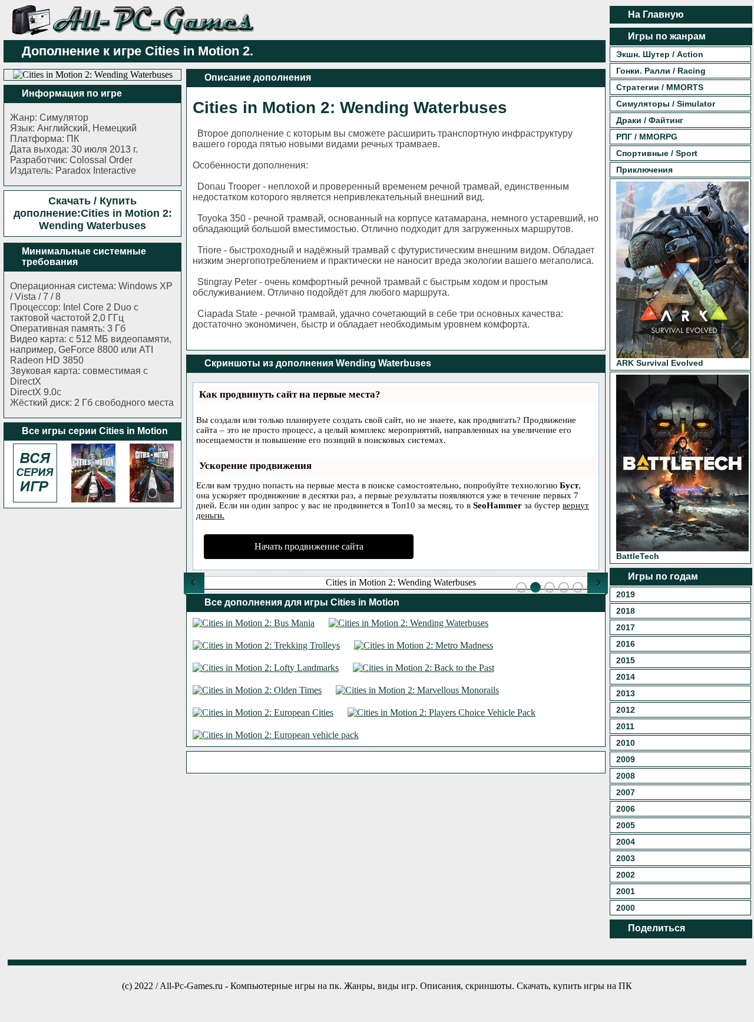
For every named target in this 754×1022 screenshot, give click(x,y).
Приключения (644, 169)
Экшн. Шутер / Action (659, 54)
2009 (625, 759)
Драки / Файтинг (649, 120)
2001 (625, 891)
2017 (625, 627)
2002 (625, 874)
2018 (625, 611)
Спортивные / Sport (656, 153)
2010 (625, 743)
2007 (625, 792)
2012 (625, 710)
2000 (625, 907)
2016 (625, 644)
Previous (194, 583)
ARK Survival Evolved (659, 363)
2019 (625, 594)
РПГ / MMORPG (646, 136)
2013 (625, 693)
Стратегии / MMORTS (659, 87)
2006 (625, 808)
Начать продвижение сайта (308, 546)
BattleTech (637, 556)
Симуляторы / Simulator (665, 103)
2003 (625, 858)
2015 (625, 660)
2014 (625, 677)
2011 (625, 726)
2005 (625, 825)
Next (597, 583)
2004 (625, 841)
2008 (625, 775)
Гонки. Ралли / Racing (661, 70)
